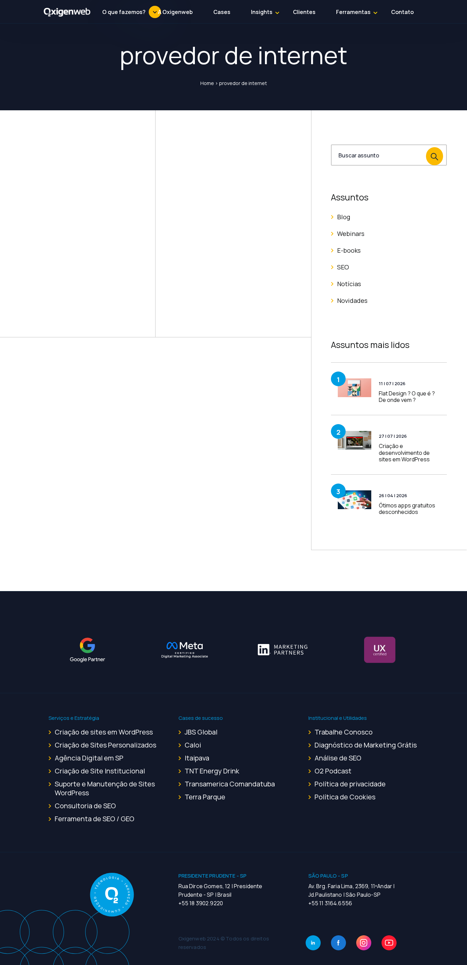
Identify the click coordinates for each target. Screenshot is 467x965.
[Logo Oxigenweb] (67, 12)
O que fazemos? (124, 12)
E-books (349, 250)
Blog (343, 217)
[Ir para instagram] (363, 942)
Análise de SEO (338, 758)
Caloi (193, 745)
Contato (402, 12)
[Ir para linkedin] (313, 942)
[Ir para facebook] (338, 942)
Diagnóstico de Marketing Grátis (366, 745)
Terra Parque (205, 796)
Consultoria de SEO (85, 805)
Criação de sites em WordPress (104, 732)
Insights (261, 12)
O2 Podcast (333, 770)
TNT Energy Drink (212, 770)
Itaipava (197, 758)
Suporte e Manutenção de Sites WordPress (105, 788)
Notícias (349, 284)
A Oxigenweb (175, 12)
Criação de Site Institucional (100, 770)
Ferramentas (353, 12)
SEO (343, 267)
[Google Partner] (87, 650)
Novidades (352, 300)
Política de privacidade (350, 783)
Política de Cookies (345, 796)
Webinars (350, 233)
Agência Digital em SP (89, 758)
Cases (221, 12)
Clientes (304, 12)
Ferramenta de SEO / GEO (94, 818)
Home (207, 83)
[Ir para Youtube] (389, 942)
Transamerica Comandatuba (230, 783)
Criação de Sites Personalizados (105, 745)
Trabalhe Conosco (344, 732)
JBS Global (201, 732)
